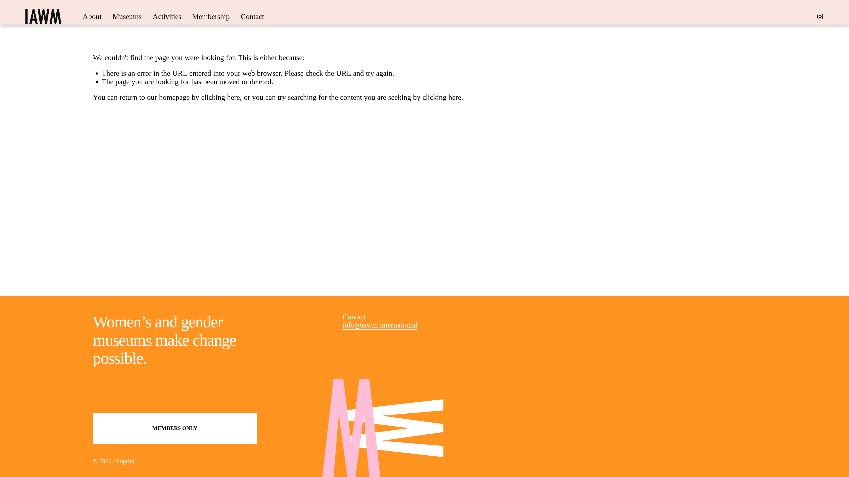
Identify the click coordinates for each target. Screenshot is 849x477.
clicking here (220, 97)
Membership (211, 16)
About (92, 16)
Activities (167, 16)
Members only (174, 428)
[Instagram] (820, 16)
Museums (127, 16)
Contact (252, 16)
